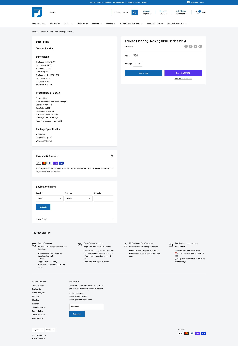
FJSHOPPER (129, 47)
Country (39, 193)
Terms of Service (38, 315)
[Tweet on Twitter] (195, 46)
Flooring (109, 23)
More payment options (183, 78)
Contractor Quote (38, 23)
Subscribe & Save (197, 2)
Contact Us (36, 289)
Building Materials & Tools (130, 23)
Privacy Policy (37, 318)
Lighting (67, 23)
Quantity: (128, 64)
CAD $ (48, 330)
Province (68, 193)
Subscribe (77, 314)
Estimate (43, 207)
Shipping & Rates (38, 307)
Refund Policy (40, 219)
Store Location (38, 285)
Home (34, 31)
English (36, 330)
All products (42, 31)
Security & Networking (175, 23)
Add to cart (143, 73)
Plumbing (95, 23)
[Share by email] (200, 46)
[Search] (135, 12)
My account (180, 13)
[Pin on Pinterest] (191, 46)
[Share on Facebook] (186, 46)
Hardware (81, 23)
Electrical (53, 23)
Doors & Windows (153, 23)
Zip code (97, 193)
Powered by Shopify (38, 338)
